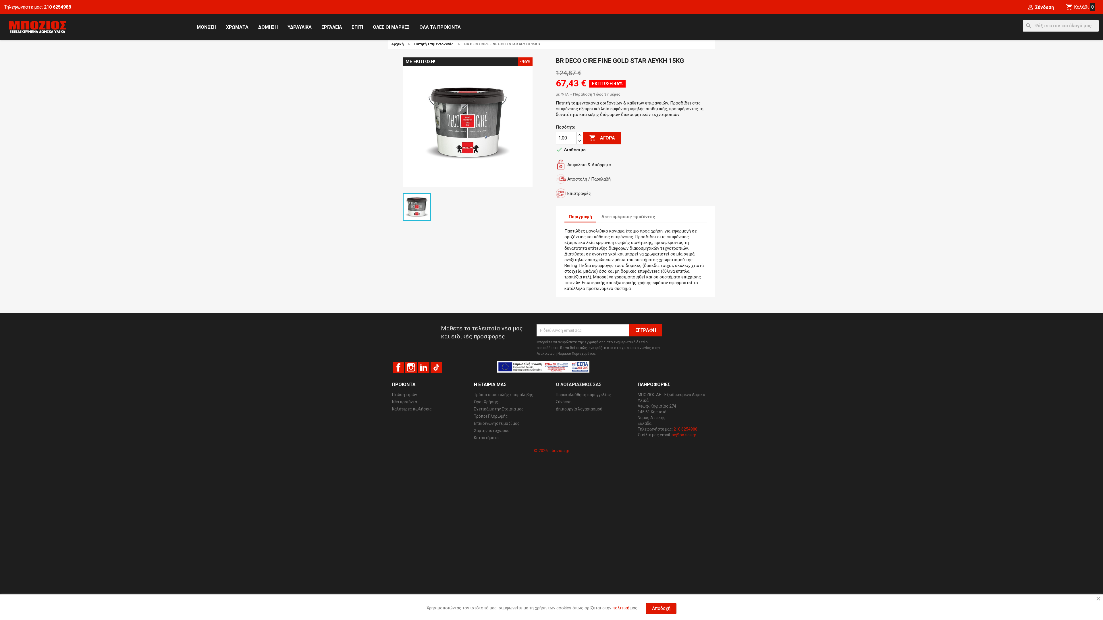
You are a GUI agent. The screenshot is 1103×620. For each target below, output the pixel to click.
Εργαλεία (331, 27)
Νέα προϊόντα (404, 402)
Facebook (398, 367)
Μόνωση (206, 27)
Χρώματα (237, 27)
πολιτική (620, 608)
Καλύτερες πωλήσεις (412, 409)
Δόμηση (268, 27)
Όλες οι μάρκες (391, 27)
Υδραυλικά (300, 27)
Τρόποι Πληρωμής (491, 416)
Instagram (411, 367)
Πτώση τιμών (404, 394)
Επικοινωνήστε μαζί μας (497, 423)
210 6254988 (57, 7)
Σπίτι (357, 27)
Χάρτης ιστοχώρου (492, 430)
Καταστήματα (486, 437)
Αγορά (602, 137)
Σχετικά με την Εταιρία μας (499, 409)
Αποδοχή (661, 608)
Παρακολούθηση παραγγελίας (583, 394)
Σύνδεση (564, 402)
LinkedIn (423, 367)
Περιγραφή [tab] (580, 216)
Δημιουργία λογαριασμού (579, 409)
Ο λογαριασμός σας (578, 384)
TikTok (436, 367)
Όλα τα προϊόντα (440, 27)
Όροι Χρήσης (486, 402)
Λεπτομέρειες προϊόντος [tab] (628, 216)
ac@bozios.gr (684, 435)
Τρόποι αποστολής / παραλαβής (503, 394)
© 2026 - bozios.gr (551, 450)
